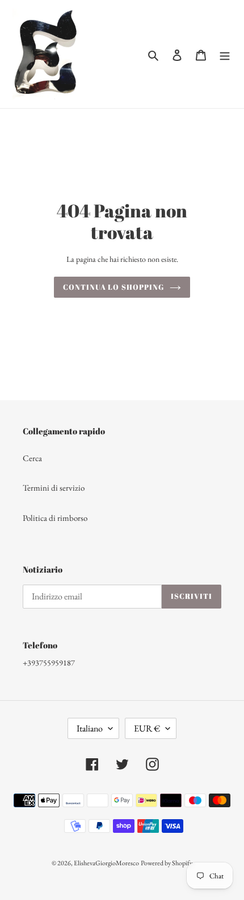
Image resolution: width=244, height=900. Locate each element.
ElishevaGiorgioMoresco (106, 863)
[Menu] (225, 54)
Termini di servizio (54, 487)
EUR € (147, 728)
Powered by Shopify (166, 863)
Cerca (32, 458)
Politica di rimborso (55, 517)
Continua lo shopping (113, 287)
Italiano (90, 728)
